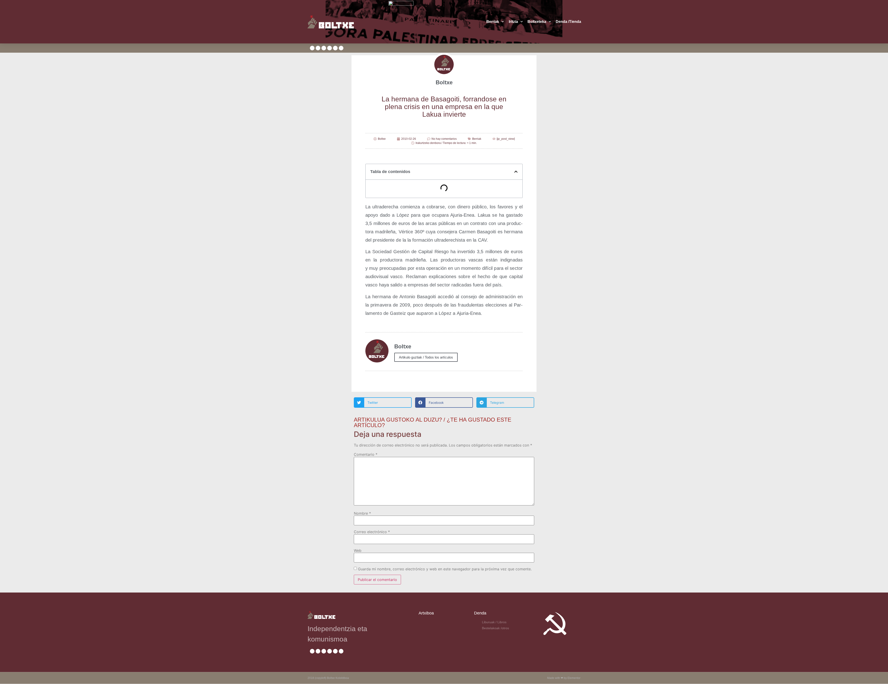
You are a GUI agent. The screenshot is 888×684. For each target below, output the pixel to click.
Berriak (492, 22)
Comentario (365, 454)
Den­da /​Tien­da (568, 22)
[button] (516, 171)
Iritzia (513, 22)
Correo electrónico (372, 532)
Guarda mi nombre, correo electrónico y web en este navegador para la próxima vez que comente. (445, 569)
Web (357, 550)
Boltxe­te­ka (536, 22)
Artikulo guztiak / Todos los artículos (426, 357)
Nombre (362, 513)
